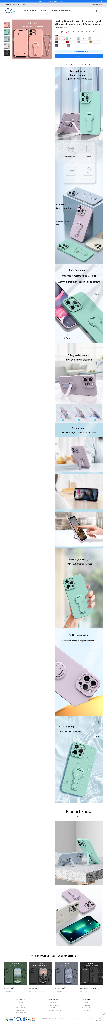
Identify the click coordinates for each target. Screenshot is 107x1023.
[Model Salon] (10, 10)
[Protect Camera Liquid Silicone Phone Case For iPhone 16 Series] (15, 973)
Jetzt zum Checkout (79, 56)
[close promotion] (101, 1)
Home (26, 10)
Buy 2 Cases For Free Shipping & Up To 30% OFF (53, 1)
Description (58, 62)
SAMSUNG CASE (43, 10)
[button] (13, 39)
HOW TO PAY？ (53, 1007)
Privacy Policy (20, 1010)
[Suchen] (86, 11)
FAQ (20, 1005)
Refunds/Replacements (53, 1010)
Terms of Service (21, 1012)
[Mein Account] (91, 11)
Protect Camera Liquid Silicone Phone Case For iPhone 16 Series (15, 987)
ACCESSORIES (53, 10)
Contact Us (53, 1002)
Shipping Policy (20, 1007)
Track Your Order (64, 10)
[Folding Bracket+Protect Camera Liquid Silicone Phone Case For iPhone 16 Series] (32, 39)
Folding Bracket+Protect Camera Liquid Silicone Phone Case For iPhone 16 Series (90, 987)
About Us (20, 1002)
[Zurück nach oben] (103, 1018)
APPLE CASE (32, 10)
